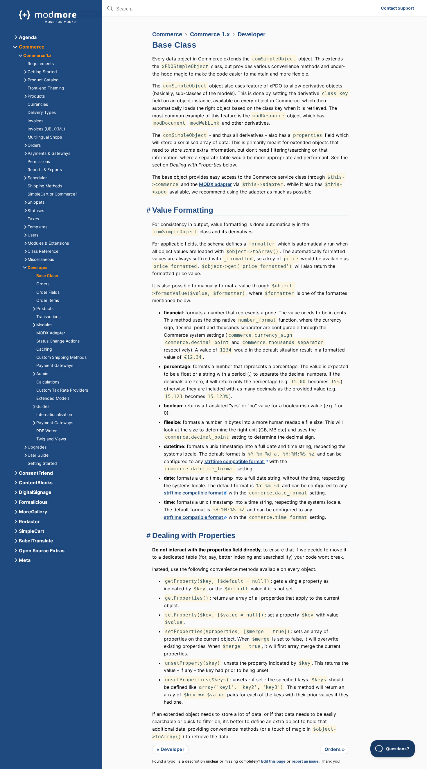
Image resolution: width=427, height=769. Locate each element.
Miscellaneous (41, 259)
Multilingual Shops (45, 137)
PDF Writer (46, 430)
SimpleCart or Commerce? (52, 193)
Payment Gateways (54, 365)
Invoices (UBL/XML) (46, 128)
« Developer (170, 749)
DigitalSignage (35, 492)
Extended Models (52, 398)
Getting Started (42, 71)
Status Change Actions (58, 340)
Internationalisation (54, 414)
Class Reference (43, 251)
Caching (44, 349)
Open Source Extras (41, 550)
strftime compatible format (234, 461)
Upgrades (37, 446)
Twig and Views (51, 438)
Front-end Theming (46, 87)
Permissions (39, 161)
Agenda (28, 37)
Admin (42, 373)
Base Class (174, 44)
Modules (44, 324)
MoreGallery (33, 512)
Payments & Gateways (49, 153)
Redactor (29, 521)
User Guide (38, 455)
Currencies (38, 104)
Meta (25, 560)
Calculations (47, 381)
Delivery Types (42, 112)
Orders (34, 145)
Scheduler (37, 177)
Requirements (41, 63)
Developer (251, 34)
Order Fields (48, 292)
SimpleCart (31, 531)
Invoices (35, 120)
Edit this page (273, 761)
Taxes (33, 218)
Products (36, 96)
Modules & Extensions (48, 243)
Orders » (334, 749)
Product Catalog (43, 79)
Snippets (36, 202)
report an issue (305, 761)
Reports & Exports (45, 169)
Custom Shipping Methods (61, 357)
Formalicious (33, 502)
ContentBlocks (36, 482)
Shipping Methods (45, 185)
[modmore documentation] (48, 16)
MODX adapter (215, 184)
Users (33, 234)
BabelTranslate (36, 541)
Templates (37, 226)
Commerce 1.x (210, 34)
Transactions (48, 316)
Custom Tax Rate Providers (62, 390)
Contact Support (397, 8)
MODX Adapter (50, 332)
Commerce (167, 34)
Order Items (47, 300)
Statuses (36, 210)
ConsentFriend (36, 473)
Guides (42, 406)
